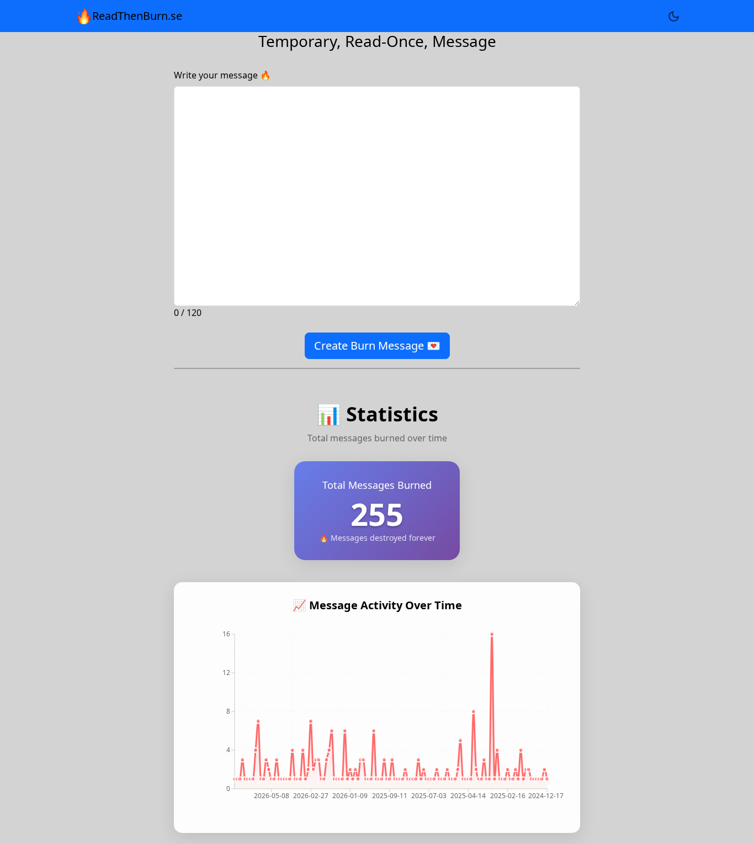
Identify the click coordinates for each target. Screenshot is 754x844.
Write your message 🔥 (222, 75)
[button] (673, 16)
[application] (377, 719)
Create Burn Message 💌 (377, 345)
